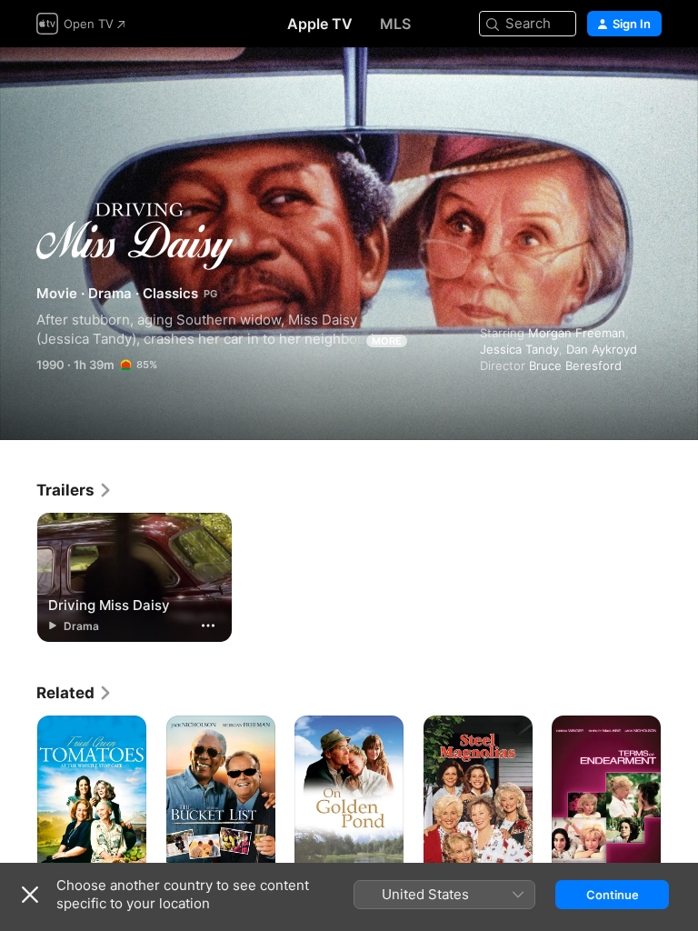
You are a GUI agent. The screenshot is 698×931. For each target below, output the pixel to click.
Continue (612, 894)
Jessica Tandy (519, 349)
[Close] (30, 894)
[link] (74, 490)
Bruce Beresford (575, 365)
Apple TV (320, 24)
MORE (387, 341)
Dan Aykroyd (601, 349)
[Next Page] (680, 797)
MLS (395, 24)
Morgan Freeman (576, 332)
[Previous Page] (18, 797)
